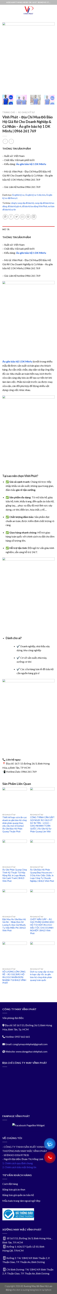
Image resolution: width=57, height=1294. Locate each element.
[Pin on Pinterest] (28, 216)
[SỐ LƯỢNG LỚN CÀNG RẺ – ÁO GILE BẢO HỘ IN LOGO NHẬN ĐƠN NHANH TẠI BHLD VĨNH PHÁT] (14, 954)
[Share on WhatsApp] (5, 216)
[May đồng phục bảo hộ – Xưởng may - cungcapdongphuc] (28, 10)
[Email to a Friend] (22, 216)
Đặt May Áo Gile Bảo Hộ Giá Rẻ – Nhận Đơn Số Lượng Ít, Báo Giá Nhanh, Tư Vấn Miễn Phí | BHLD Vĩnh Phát (14, 925)
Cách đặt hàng (10, 1183)
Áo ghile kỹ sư (26, 112)
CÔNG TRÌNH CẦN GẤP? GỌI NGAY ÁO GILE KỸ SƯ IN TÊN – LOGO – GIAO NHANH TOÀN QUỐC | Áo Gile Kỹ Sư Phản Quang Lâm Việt (42, 824)
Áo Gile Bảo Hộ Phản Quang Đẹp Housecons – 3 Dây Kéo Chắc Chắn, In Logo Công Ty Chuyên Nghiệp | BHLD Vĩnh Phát (42, 875)
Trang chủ (8, 112)
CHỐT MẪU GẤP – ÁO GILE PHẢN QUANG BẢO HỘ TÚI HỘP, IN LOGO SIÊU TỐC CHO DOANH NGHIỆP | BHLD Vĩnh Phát (42, 926)
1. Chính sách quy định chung (17, 1163)
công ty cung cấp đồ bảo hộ (22, 203)
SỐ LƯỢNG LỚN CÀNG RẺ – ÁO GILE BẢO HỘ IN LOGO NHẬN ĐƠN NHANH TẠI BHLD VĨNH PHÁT (14, 977)
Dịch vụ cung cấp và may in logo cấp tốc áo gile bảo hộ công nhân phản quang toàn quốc (42, 975)
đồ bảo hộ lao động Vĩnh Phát (34, 206)
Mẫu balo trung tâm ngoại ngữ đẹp (21, 1200)
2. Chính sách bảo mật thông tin (19, 1167)
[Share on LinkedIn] (33, 216)
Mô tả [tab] (5, 229)
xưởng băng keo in (32, 1289)
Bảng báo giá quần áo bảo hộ (18, 1194)
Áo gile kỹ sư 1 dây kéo (35, 195)
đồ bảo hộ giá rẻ (14, 206)
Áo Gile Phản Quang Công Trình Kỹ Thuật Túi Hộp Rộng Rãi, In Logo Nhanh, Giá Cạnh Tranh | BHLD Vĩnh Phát (14, 875)
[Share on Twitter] (16, 216)
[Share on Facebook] (11, 216)
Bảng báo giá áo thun (13, 1189)
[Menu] (4, 10)
